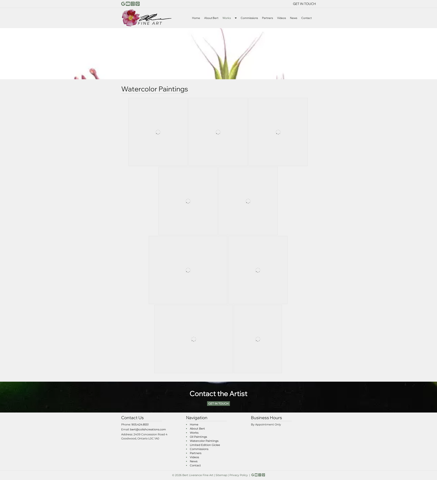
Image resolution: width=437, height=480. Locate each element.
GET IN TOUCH (304, 4)
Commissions (249, 18)
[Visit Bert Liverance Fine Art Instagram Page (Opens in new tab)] (133, 3)
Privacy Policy (238, 475)
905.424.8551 (140, 424)
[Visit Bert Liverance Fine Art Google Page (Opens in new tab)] (123, 4)
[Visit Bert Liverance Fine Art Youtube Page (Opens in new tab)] (128, 3)
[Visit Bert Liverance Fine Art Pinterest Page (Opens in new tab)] (138, 3)
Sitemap (221, 475)
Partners (267, 18)
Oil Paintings (198, 436)
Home (196, 18)
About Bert (211, 18)
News (293, 18)
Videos (281, 18)
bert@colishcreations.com (148, 429)
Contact (306, 18)
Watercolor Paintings (204, 440)
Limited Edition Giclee (205, 445)
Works (226, 18)
